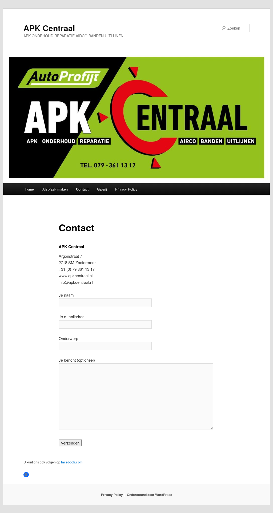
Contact (82, 189)
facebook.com (72, 462)
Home (29, 189)
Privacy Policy (126, 189)
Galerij (102, 189)
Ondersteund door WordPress (149, 494)
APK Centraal (49, 28)
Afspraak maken (55, 189)
